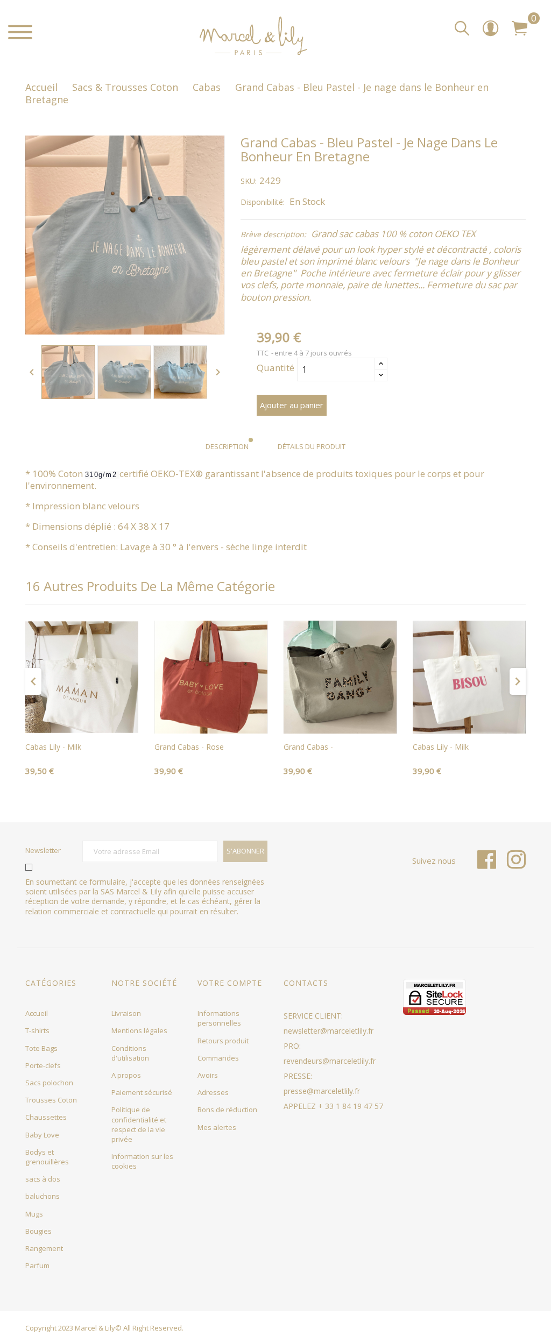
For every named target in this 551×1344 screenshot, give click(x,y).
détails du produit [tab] (311, 446)
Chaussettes (46, 1117)
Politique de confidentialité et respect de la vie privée (138, 1124)
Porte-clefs (43, 1065)
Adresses (213, 1092)
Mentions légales (139, 1030)
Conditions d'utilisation (130, 1053)
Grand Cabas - (308, 747)
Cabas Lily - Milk (53, 747)
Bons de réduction (227, 1109)
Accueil (36, 1013)
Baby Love (42, 1135)
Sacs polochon (49, 1082)
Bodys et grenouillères (47, 1157)
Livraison (126, 1013)
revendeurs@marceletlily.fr (330, 1061)
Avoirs (207, 1075)
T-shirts (37, 1030)
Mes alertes (216, 1127)
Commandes (218, 1058)
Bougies (38, 1231)
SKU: (249, 181)
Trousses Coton (51, 1100)
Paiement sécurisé (141, 1092)
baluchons (42, 1196)
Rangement (44, 1248)
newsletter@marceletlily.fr (328, 1031)
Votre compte (229, 983)
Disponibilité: (263, 202)
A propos (126, 1075)
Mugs (34, 1214)
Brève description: (273, 234)
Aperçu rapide (81, 721)
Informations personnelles (219, 1018)
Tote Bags (41, 1048)
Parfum (37, 1265)
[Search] (462, 28)
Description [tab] (227, 446)
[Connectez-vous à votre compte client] (490, 32)
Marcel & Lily (95, 1328)
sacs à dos (42, 1179)
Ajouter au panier (291, 405)
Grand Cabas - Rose (189, 747)
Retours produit (223, 1041)
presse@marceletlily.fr (322, 1091)
